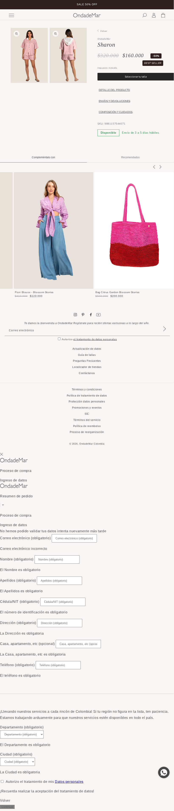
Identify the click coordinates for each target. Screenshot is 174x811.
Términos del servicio (87, 420)
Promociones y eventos (87, 407)
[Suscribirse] (164, 334)
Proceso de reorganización (87, 432)
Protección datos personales (87, 401)
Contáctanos (87, 373)
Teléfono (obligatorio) (17, 665)
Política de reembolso (87, 426)
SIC (87, 413)
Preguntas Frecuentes (87, 360)
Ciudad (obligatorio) (16, 754)
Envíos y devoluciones (114, 101)
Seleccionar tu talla (136, 76)
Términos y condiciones (87, 389)
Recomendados (130, 157)
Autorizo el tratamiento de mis (45, 781)
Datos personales (69, 781)
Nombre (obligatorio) (16, 559)
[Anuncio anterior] (8, 4)
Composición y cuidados (115, 112)
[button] (144, 15)
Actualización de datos (86, 348)
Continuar (7, 806)
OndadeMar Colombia (91, 443)
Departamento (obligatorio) (22, 727)
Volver (103, 31)
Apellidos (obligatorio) (18, 580)
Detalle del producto (114, 90)
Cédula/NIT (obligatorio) (19, 601)
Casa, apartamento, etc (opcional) (27, 644)
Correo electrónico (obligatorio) (25, 538)
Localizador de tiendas (86, 367)
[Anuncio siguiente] (165, 4)
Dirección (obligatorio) (18, 623)
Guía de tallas (87, 355)
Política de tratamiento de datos (87, 395)
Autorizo (89, 339)
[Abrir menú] (27, 15)
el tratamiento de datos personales (95, 339)
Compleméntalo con (43, 157)
